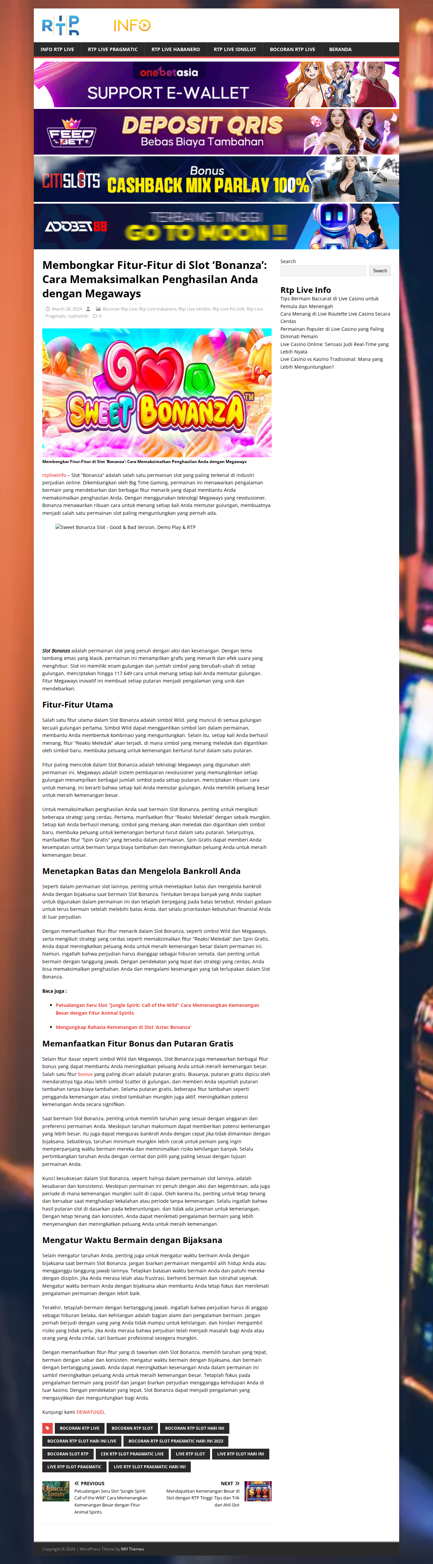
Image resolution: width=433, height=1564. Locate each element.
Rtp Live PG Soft (228, 309)
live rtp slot (190, 1454)
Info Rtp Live (57, 49)
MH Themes (132, 1549)
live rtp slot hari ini (240, 1454)
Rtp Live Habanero (176, 49)
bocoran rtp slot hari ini (194, 1428)
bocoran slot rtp (68, 1454)
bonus (85, 1074)
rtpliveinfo (78, 316)
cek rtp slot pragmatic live (132, 1454)
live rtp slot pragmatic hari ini (150, 1467)
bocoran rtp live (79, 1428)
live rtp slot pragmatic (74, 1467)
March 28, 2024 (67, 309)
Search (288, 261)
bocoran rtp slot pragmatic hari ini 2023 (176, 1441)
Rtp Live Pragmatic (113, 49)
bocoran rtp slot (132, 1428)
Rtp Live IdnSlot (235, 49)
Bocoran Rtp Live (292, 49)
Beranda (340, 49)
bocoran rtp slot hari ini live (81, 1441)
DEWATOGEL (90, 1412)
